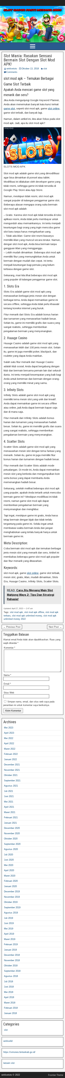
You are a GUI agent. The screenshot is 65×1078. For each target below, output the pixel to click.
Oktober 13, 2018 (30, 68)
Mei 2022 (8, 738)
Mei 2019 (8, 928)
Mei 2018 (8, 992)
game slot (9, 108)
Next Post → (55, 627)
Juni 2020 (9, 859)
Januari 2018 (10, 1013)
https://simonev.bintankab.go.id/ (19, 1052)
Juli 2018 (8, 981)
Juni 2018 (9, 986)
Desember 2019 (12, 891)
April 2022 (9, 743)
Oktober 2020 (11, 838)
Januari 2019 (10, 949)
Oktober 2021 (11, 775)
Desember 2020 (12, 828)
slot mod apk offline (34, 612)
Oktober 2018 (11, 965)
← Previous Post (11, 627)
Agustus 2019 (11, 912)
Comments (11, 72)
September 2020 (12, 844)
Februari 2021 (11, 817)
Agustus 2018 (11, 976)
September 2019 (12, 907)
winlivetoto (11, 68)
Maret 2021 (9, 812)
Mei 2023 (8, 727)
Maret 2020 (9, 875)
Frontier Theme (55, 1075)
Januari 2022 (10, 759)
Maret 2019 (9, 939)
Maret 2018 (9, 1002)
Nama (7, 675)
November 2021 (12, 770)
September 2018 (12, 971)
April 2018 (9, 997)
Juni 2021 (9, 796)
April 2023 (9, 733)
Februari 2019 (11, 944)
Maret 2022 (9, 749)
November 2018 (12, 960)
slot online (53, 108)
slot (45, 68)
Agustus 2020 (11, 849)
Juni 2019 (9, 923)
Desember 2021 (12, 764)
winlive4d (7, 1041)
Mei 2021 (8, 801)
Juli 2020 (8, 854)
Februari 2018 (11, 1008)
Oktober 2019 (11, 902)
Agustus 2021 (11, 785)
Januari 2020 (10, 886)
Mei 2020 (8, 865)
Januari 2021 (10, 823)
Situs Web (9, 692)
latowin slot (9, 1063)
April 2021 (9, 807)
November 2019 (12, 897)
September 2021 (12, 780)
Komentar (9, 647)
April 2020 (9, 870)
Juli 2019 (8, 918)
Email (7, 683)
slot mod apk (16, 612)
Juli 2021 (8, 791)
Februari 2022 (11, 754)
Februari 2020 (11, 881)
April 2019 (9, 934)
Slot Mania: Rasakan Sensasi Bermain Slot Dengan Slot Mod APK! (29, 60)
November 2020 (12, 833)
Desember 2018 (12, 955)
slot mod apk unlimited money (27, 615)
